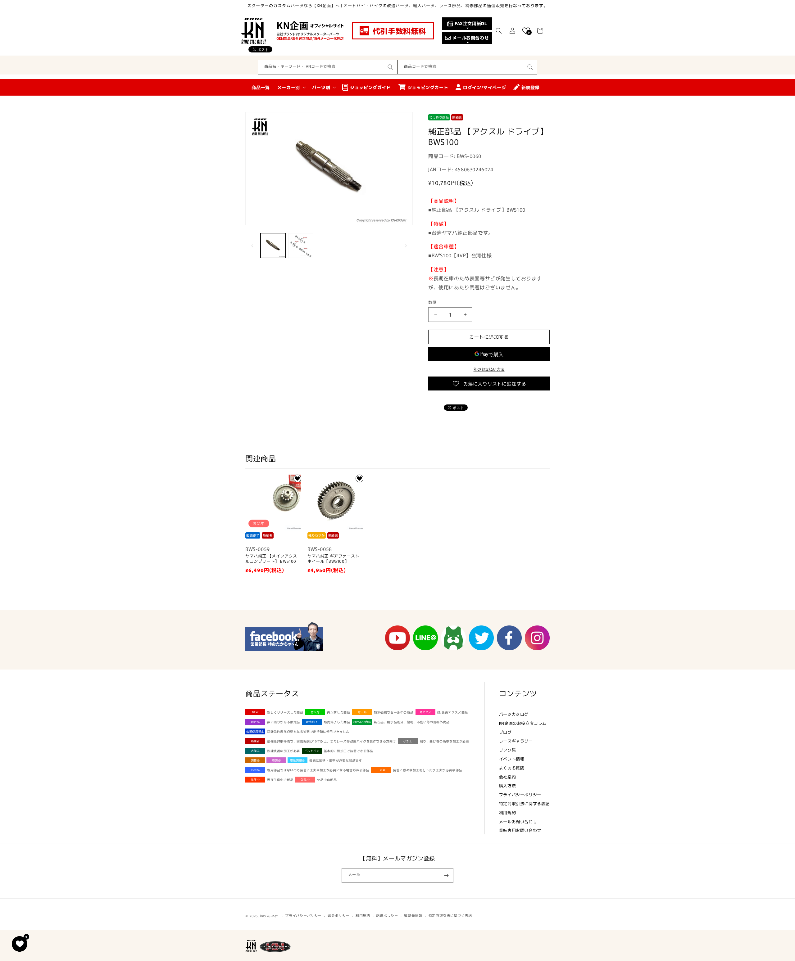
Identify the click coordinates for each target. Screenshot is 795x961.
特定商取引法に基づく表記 (450, 915)
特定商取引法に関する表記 (524, 803)
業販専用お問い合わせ (520, 830)
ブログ (505, 732)
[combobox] (327, 67)
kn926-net (269, 915)
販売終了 (312, 722)
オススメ (425, 712)
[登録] (446, 875)
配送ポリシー (387, 915)
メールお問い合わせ (518, 821)
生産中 (255, 780)
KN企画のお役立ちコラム (523, 723)
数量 (432, 302)
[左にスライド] (252, 245)
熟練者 (255, 741)
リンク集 (507, 750)
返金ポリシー (338, 915)
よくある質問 (512, 768)
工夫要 (381, 770)
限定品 (255, 722)
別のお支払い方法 (489, 369)
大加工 (255, 751)
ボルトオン (312, 751)
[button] (499, 31)
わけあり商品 (362, 722)
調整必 (255, 760)
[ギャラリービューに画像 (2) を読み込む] (300, 245)
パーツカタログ (514, 714)
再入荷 (315, 712)
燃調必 (276, 760)
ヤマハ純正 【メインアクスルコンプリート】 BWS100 (271, 558)
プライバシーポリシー (520, 794)
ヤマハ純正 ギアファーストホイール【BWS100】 (333, 558)
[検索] (390, 67)
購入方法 (507, 785)
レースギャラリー (516, 741)
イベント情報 (512, 759)
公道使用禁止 (255, 731)
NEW (255, 712)
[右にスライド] (406, 245)
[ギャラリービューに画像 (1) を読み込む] (273, 245)
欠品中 (305, 780)
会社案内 (507, 777)
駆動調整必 (297, 760)
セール (362, 712)
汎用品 (255, 770)
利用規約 (507, 812)
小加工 (407, 741)
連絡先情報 (413, 915)
